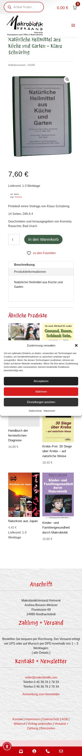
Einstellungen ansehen (41, 402)
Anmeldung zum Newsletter (41, 694)
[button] (76, 345)
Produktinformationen (30, 271)
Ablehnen (41, 391)
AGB (64, 719)
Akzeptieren (41, 381)
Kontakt (18, 719)
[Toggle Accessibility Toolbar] (7, 746)
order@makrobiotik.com (41, 677)
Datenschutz (35, 410)
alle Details (41, 652)
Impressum (49, 410)
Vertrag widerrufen (39, 723)
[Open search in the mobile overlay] (24, 7)
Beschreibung (24, 264)
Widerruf (19, 723)
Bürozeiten (47, 728)
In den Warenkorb (43, 239)
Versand (18, 197)
